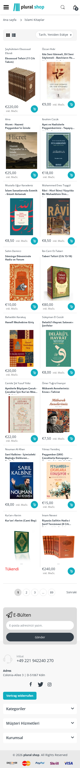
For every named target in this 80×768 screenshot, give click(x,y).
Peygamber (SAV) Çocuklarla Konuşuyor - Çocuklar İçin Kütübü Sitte (58, 457)
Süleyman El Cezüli (53, 317)
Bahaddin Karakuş (15, 317)
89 (51, 592)
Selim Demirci (13, 251)
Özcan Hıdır (48, 49)
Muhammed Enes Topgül (56, 185)
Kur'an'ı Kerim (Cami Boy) (20, 520)
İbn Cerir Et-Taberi (52, 251)
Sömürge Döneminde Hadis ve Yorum (18, 258)
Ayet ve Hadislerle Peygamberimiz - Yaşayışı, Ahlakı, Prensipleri (58, 127)
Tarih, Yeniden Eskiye (53, 35)
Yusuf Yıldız (24, 383)
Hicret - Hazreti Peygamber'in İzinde (17, 126)
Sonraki (71, 592)
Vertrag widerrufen (19, 696)
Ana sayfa (9, 20)
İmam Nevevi (49, 515)
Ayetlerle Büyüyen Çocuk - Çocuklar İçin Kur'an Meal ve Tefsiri (21, 391)
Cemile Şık (11, 383)
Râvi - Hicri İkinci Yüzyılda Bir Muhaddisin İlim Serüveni (58, 193)
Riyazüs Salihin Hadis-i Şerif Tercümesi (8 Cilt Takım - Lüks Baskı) (56, 523)
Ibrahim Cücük (50, 119)
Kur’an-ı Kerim (13, 515)
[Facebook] (30, 684)
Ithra (7, 119)
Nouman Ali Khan (15, 449)
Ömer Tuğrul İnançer (54, 383)
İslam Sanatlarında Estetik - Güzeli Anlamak (21, 192)
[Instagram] (49, 684)
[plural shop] (28, 7)
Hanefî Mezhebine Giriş (19, 322)
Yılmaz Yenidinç (51, 449)
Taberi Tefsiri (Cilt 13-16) (57, 256)
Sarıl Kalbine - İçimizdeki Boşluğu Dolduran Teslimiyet (20, 457)
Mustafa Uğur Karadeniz (19, 185)
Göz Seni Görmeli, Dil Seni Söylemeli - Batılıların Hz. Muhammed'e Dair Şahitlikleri (58, 57)
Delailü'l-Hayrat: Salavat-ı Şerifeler (57, 324)
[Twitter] (40, 684)
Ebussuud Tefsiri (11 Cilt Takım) (20, 60)
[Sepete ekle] (34, 109)
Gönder (40, 637)
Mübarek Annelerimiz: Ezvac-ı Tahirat (55, 390)
